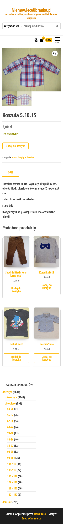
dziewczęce (11, 397)
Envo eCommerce (31, 518)
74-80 (10, 433)
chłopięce (22, 157)
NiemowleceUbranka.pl (32, 10)
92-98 (10, 451)
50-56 (10, 409)
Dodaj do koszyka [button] (16, 289)
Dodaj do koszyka (15, 146)
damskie (7, 502)
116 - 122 (12, 476)
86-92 (10, 445)
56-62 (10, 415)
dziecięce (30, 157)
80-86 (14, 157)
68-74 (10, 427)
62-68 (10, 421)
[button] (55, 53)
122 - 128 (12, 482)
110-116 (11, 470)
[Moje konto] (36, 39)
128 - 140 (12, 488)
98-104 (11, 458)
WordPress (40, 514)
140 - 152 (12, 494)
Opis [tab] (10, 172)
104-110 (11, 464)
